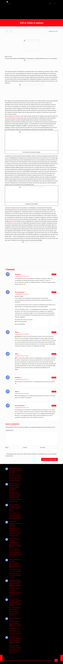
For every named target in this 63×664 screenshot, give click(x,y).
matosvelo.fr (48, 660)
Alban (16, 332)
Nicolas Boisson (19, 292)
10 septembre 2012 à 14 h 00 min (22, 393)
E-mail (25, 447)
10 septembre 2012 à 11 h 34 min (22, 334)
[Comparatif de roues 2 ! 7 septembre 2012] (1, 658)
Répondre (54, 274)
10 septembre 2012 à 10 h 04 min (22, 276)
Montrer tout (54, 31)
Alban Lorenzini (14, 468)
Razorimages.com (34, 660)
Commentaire (9, 430)
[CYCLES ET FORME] (9, 3)
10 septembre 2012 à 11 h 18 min (22, 294)
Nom (7, 447)
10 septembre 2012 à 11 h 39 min (22, 355)
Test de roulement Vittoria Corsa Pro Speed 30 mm (14, 487)
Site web (42, 447)
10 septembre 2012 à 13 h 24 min (22, 379)
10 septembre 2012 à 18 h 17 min (22, 407)
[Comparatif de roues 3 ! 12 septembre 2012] (61, 658)
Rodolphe (9, 223)
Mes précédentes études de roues (14, 116)
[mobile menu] (50, 3)
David (16, 223)
